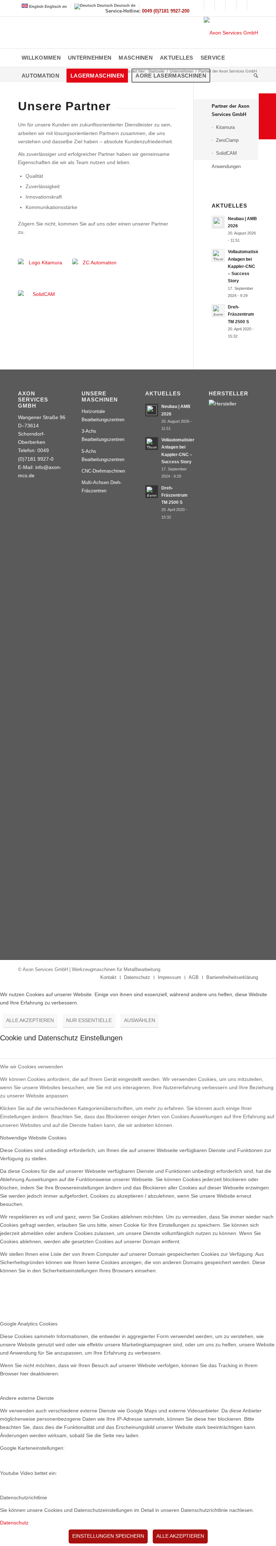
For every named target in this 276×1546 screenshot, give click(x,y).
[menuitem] (41, 58)
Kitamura (225, 127)
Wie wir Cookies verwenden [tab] (31, 1066)
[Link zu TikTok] (241, 5)
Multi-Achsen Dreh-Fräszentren (101, 486)
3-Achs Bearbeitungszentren (103, 435)
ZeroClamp (227, 140)
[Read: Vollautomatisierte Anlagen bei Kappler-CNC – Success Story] (218, 255)
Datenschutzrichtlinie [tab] (23, 1497)
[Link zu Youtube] (209, 5)
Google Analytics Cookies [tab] (29, 1324)
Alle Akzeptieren (30, 1020)
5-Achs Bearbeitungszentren (103, 455)
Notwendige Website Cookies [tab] (33, 1138)
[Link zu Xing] (252, 5)
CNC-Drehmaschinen (103, 471)
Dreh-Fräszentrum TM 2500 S (241, 314)
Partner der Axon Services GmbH (230, 110)
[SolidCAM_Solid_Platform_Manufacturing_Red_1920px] (41, 295)
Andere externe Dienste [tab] (27, 1398)
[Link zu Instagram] (220, 5)
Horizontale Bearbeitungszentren (103, 415)
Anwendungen (226, 166)
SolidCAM (226, 153)
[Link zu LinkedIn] (231, 5)
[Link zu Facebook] (198, 5)
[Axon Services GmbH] (231, 32)
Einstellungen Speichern (108, 1536)
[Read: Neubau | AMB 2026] (218, 222)
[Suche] (254, 76)
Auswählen (139, 1020)
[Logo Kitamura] (42, 265)
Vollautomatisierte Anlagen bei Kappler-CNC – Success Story (246, 266)
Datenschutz (14, 1523)
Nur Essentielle (89, 1020)
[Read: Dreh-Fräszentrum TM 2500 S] (218, 310)
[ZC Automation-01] (96, 265)
